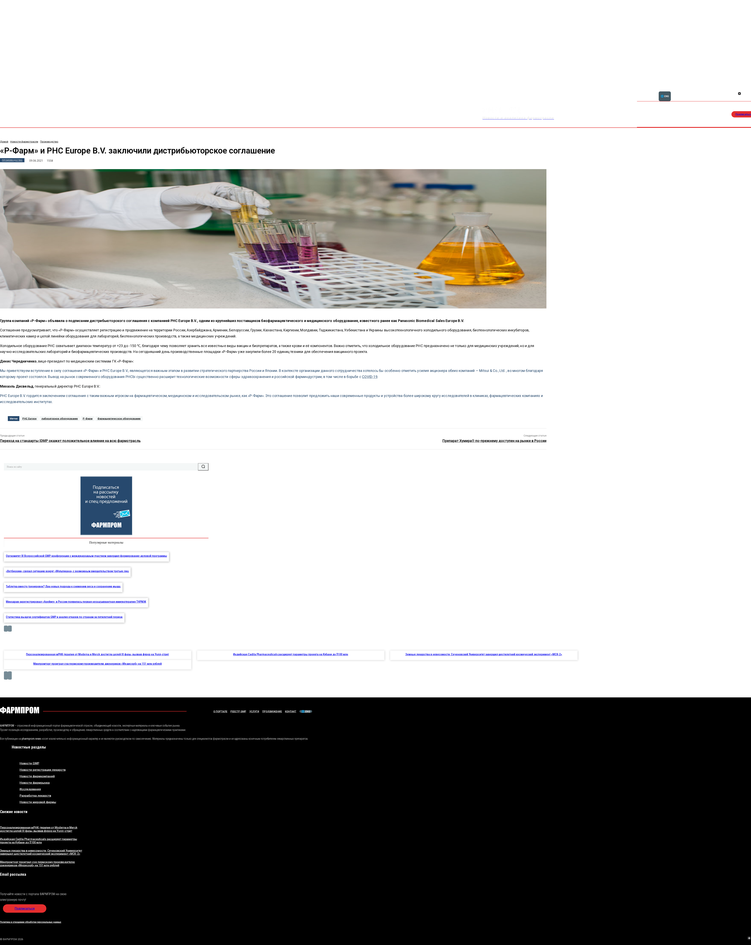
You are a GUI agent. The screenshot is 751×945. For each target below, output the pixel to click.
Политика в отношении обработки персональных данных (30, 922)
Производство (49, 141)
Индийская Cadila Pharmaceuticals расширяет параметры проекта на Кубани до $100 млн (290, 654)
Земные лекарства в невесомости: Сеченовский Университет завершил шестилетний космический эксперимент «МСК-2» (483, 654)
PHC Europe (29, 418)
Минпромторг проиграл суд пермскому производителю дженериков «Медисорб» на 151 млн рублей (97, 663)
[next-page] (10, 629)
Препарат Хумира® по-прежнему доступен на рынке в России (494, 441)
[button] (725, 91)
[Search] (203, 467)
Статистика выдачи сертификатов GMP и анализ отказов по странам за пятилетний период (64, 617)
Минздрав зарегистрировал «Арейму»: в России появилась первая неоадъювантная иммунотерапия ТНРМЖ (76, 601)
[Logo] (19, 710)
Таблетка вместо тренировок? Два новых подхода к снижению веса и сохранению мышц (63, 586)
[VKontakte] (740, 938)
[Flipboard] (739, 89)
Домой (4, 141)
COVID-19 (369, 377)
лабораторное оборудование (59, 418)
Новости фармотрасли (24, 141)
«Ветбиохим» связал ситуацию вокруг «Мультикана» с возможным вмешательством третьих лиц (67, 571)
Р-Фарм (88, 418)
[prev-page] (6, 629)
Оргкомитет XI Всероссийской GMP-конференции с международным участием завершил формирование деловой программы (86, 556)
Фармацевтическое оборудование (119, 418)
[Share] (744, 89)
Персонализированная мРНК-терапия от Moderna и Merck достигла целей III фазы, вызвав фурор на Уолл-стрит (97, 654)
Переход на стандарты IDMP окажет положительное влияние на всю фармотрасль (70, 441)
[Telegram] (731, 938)
